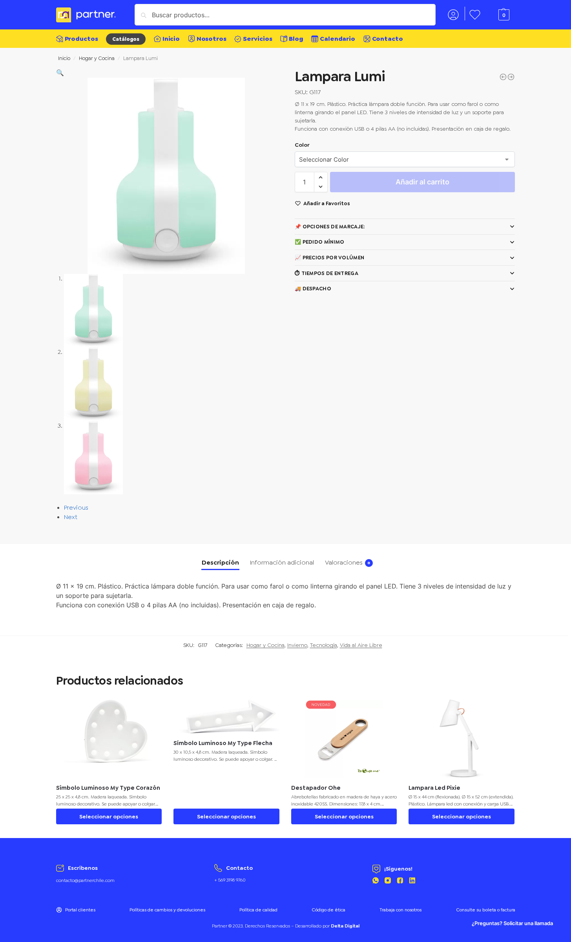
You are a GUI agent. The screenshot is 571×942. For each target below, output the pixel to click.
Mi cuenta (453, 13)
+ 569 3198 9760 (230, 880)
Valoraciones (347, 562)
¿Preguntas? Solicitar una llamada (512, 923)
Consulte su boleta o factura (485, 910)
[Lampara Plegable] (503, 77)
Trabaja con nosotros (400, 910)
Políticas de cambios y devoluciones (167, 910)
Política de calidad (258, 910)
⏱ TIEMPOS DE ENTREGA (326, 273)
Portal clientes (80, 910)
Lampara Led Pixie (434, 788)
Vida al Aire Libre (361, 645)
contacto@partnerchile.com (85, 880)
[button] (60, 73)
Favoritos (475, 13)
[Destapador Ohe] (344, 739)
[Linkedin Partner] (412, 881)
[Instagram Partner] (388, 881)
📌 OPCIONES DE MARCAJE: (330, 226)
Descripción (220, 562)
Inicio (64, 58)
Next (70, 517)
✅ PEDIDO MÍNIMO (320, 242)
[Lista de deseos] (150, 711)
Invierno (297, 645)
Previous (76, 507)
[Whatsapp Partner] (375, 881)
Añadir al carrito (422, 182)
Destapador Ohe (316, 788)
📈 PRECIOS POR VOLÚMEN (329, 257)
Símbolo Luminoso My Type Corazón (108, 788)
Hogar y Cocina (97, 58)
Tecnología (323, 645)
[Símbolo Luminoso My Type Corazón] (109, 739)
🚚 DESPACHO (313, 288)
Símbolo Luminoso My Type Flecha (222, 743)
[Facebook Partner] (400, 881)
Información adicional (282, 562)
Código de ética (328, 910)
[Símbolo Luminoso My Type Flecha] (511, 77)
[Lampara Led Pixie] (461, 739)
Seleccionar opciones (108, 816)
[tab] (220, 562)
